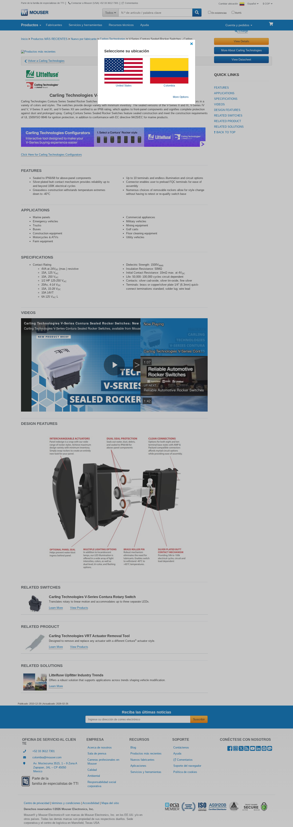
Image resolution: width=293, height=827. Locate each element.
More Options (181, 96)
